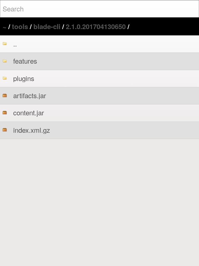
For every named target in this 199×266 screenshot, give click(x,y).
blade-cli (46, 26)
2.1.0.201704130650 (96, 26)
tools (20, 26)
